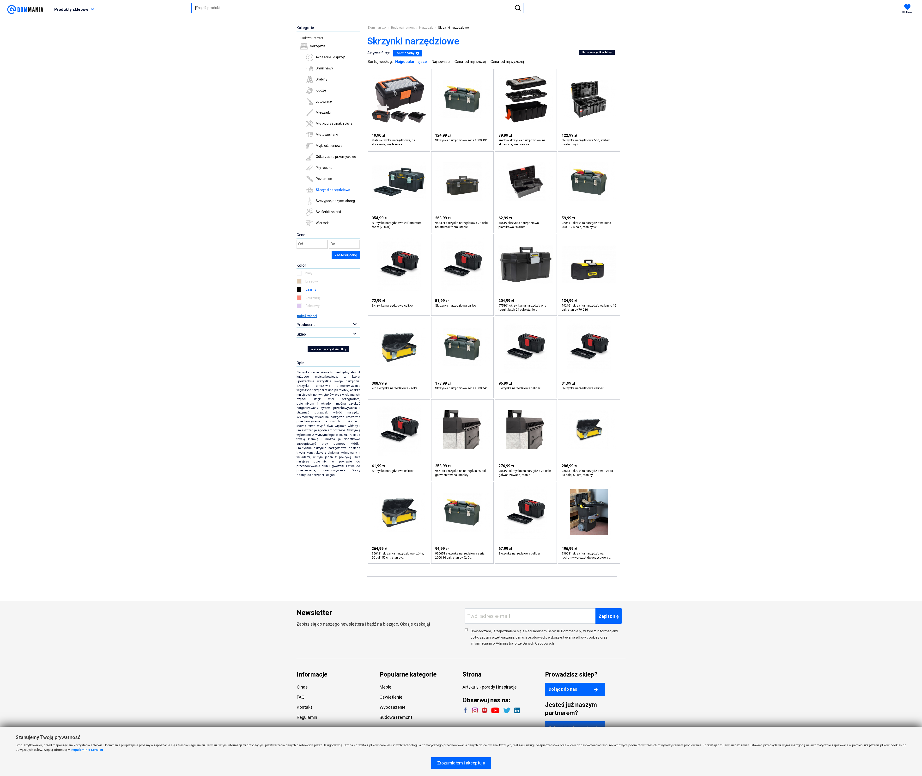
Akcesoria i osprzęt (331, 57)
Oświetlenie (391, 697)
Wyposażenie (393, 707)
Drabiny (321, 79)
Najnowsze (440, 61)
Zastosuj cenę (346, 255)
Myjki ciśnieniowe (329, 146)
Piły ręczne (324, 168)
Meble (385, 687)
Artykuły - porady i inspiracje (489, 687)
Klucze (321, 90)
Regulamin (307, 717)
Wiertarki (322, 223)
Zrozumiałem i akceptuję (461, 762)
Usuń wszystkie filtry (597, 52)
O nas (302, 687)
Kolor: (405, 53)
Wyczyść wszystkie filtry (328, 349)
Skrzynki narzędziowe (333, 190)
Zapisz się (609, 616)
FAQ (300, 697)
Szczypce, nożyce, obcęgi (336, 201)
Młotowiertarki (327, 134)
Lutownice (324, 101)
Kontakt (304, 707)
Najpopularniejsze (411, 61)
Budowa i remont (311, 38)
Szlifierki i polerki (328, 212)
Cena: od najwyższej (507, 61)
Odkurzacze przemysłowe (336, 157)
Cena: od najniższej (470, 61)
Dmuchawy (324, 68)
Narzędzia (318, 46)
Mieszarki (323, 112)
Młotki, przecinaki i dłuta (334, 123)
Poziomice (324, 179)
